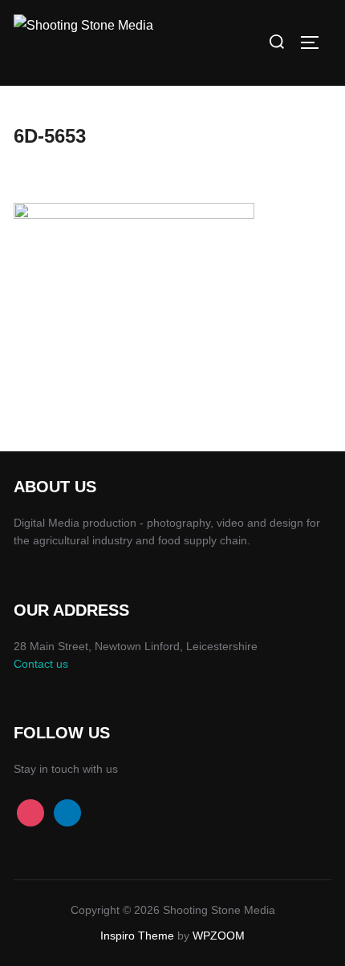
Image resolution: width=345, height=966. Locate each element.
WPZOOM (219, 935)
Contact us (41, 663)
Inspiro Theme (137, 935)
